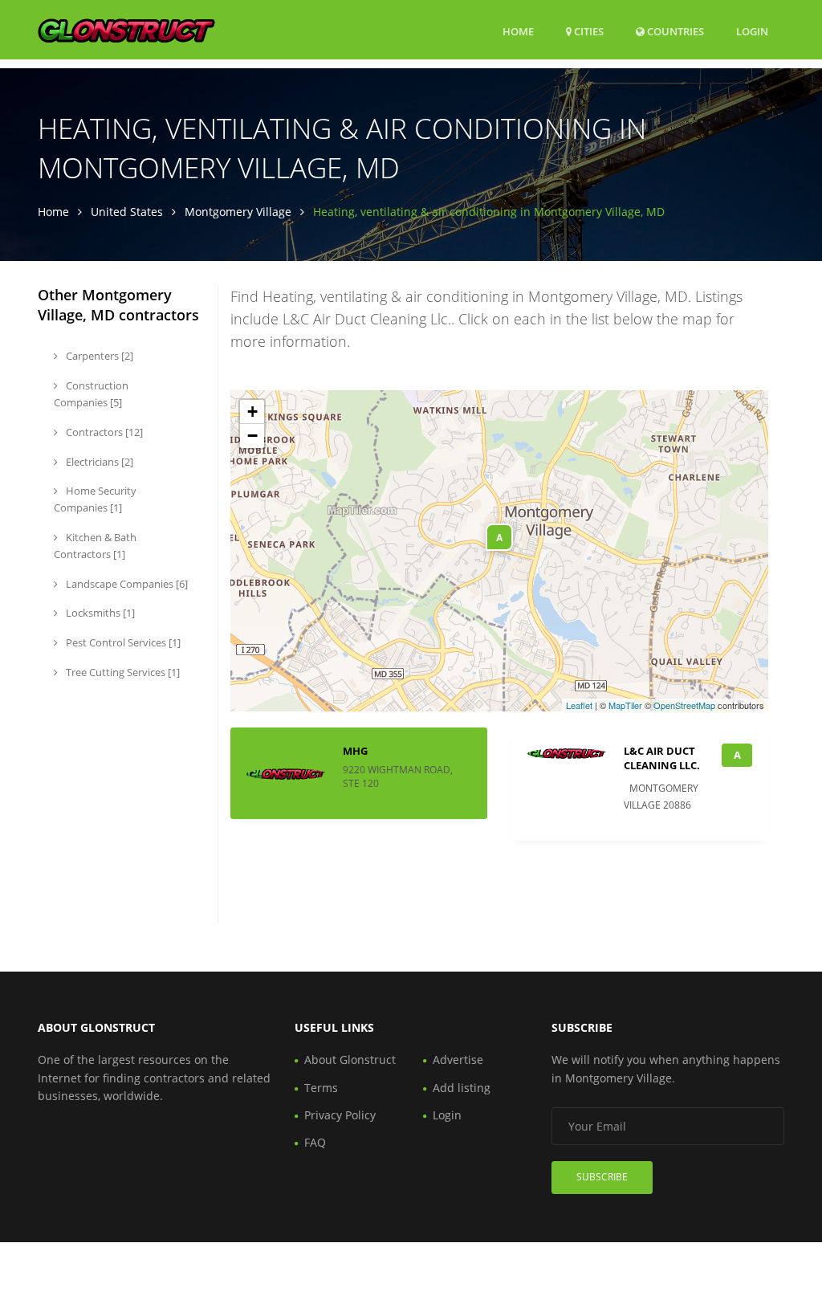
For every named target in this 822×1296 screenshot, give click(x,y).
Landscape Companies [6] (125, 584)
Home (518, 31)
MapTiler (625, 705)
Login (752, 31)
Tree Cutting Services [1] (121, 672)
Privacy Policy (340, 1115)
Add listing (461, 1087)
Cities (588, 31)
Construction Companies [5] (91, 394)
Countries (674, 31)
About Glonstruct (350, 1059)
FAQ (315, 1142)
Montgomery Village (238, 211)
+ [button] (252, 411)
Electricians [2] (98, 461)
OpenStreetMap (684, 705)
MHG (355, 751)
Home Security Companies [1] (95, 499)
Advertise (458, 1059)
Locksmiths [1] (99, 612)
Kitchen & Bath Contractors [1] (95, 545)
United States (127, 211)
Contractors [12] (103, 432)
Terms (321, 1087)
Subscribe (602, 1177)
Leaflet (579, 705)
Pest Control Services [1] (122, 642)
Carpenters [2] (98, 355)
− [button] (252, 436)
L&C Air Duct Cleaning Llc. (662, 758)
